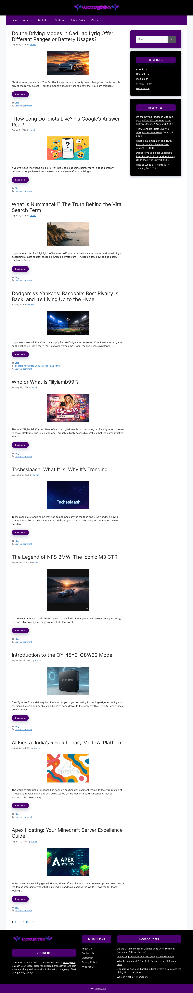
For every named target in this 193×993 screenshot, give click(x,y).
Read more (20, 94)
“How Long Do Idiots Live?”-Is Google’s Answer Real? (145, 956)
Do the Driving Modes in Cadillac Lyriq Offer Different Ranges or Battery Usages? (62, 36)
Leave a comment (23, 105)
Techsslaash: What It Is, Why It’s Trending (60, 469)
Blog (17, 103)
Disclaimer (60, 20)
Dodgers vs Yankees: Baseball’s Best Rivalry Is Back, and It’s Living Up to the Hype (65, 296)
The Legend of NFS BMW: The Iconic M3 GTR (64, 557)
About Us (27, 20)
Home (15, 20)
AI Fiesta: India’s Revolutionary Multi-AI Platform (67, 742)
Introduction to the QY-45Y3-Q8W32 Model (62, 655)
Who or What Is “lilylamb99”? (45, 382)
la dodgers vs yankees (52, 366)
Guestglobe (69, 962)
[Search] (172, 39)
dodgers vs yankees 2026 (27, 366)
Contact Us (43, 20)
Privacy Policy (78, 20)
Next (30, 922)
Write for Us (97, 20)
